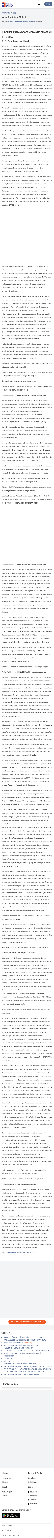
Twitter (33, 1500)
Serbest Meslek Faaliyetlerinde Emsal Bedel (20, 1364)
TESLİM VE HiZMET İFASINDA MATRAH (19, 1348)
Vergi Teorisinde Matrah (18, 1343)
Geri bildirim (32, 1482)
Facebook (34, 1496)
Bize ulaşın (32, 1478)
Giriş (48, 4)
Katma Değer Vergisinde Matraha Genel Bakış (21, 1345)
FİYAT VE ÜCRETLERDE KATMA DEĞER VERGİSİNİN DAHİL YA (27, 1369)
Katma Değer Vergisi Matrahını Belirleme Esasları (22, 1374)
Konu (10, 1526)
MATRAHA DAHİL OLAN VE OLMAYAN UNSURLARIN (24, 1372)
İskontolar (8, 1361)
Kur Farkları (8, 1358)
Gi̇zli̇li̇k (4, 1496)
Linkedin (33, 1492)
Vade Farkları (9, 1356)
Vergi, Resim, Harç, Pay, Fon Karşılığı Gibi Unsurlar (23, 1353)
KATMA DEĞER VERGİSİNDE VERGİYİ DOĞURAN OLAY (25, 1340)
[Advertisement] (27, 236)
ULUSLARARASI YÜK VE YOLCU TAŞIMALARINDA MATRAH (26, 1351)
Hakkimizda (6, 1478)
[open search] (39, 4)
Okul (3, 1526)
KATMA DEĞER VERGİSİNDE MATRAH (22, 21)
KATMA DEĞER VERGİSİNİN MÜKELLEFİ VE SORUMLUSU (26, 1337)
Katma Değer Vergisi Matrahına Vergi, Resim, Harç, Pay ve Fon (28, 1366)
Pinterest (33, 1504)
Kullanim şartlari (8, 1492)
